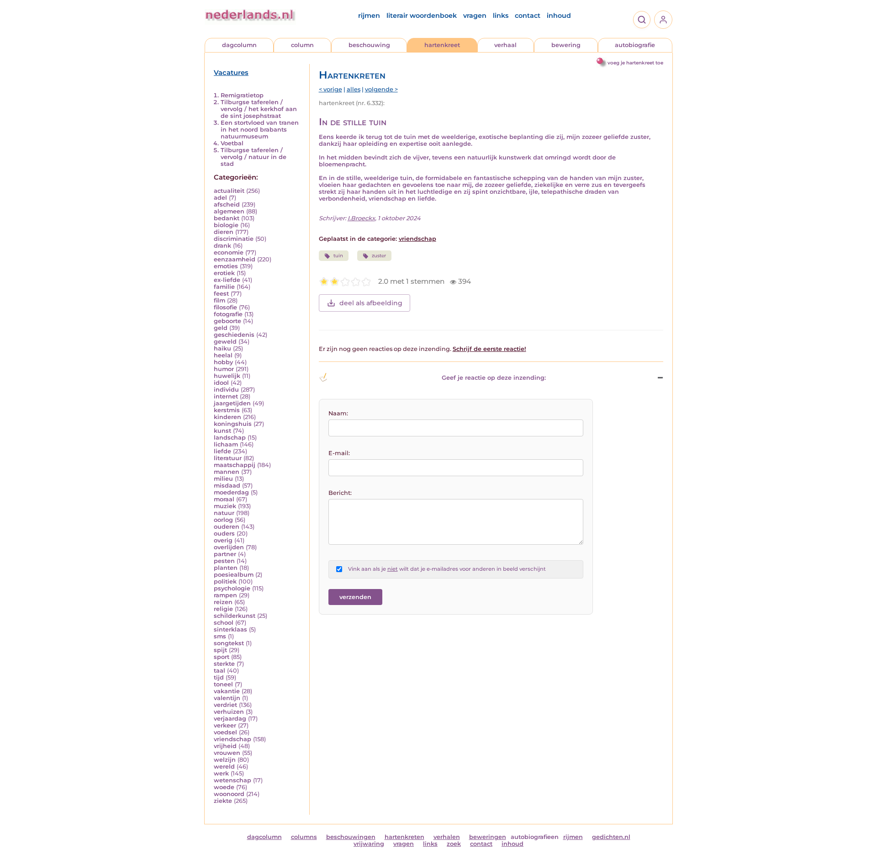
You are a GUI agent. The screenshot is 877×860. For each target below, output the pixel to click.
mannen (226, 471)
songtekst (229, 643)
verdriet (225, 704)
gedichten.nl (611, 836)
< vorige (330, 89)
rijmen (369, 15)
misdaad (227, 485)
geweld (225, 341)
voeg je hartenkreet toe (635, 63)
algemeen (229, 211)
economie (228, 252)
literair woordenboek (421, 15)
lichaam (226, 444)
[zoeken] (641, 19)
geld (220, 327)
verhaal (505, 45)
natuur (224, 513)
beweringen (487, 836)
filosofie (225, 307)
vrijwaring (369, 843)
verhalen (446, 836)
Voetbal (232, 143)
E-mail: (339, 453)
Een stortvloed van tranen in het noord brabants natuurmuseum (260, 129)
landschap (230, 437)
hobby (223, 362)
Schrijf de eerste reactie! (489, 348)
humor (224, 369)
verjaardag (230, 718)
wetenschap (232, 780)
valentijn (227, 698)
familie (224, 286)
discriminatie (234, 238)
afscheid (227, 204)
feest (221, 293)
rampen (225, 595)
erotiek (224, 273)
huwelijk (227, 375)
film (219, 300)
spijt (220, 650)
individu (226, 389)
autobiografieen (535, 836)
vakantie (227, 691)
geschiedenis (234, 334)
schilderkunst (234, 615)
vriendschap (232, 739)
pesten (224, 560)
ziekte (223, 800)
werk (221, 773)
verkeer (225, 725)
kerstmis (227, 410)
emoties (226, 266)
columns (304, 836)
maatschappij (234, 465)
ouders (224, 533)
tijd (219, 677)
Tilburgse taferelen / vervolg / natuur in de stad (253, 157)
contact (527, 15)
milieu (223, 478)
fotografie (228, 314)
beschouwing (369, 45)
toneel (223, 684)
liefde (222, 451)
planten (226, 567)
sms (220, 636)
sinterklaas (230, 629)
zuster (379, 256)
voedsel (225, 732)
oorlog (223, 519)
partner (225, 554)
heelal (223, 355)
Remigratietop (242, 95)
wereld (224, 766)
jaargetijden (232, 403)
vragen (474, 15)
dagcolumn (239, 45)
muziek (225, 506)
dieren (223, 231)
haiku (222, 348)
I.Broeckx (361, 218)
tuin (338, 256)
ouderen (226, 526)
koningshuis (233, 423)
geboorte (227, 321)
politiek (225, 581)
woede (224, 787)
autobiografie (635, 45)
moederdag (231, 492)
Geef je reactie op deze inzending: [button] (494, 377)
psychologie (232, 588)
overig (223, 540)
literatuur (228, 458)
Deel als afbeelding (370, 303)
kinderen (227, 417)
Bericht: (340, 492)
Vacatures (231, 73)
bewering (566, 45)
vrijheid (225, 746)
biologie (226, 225)
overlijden (229, 547)
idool (221, 382)
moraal (224, 499)
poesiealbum (234, 574)
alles (353, 89)
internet (226, 396)
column (302, 45)
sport (221, 656)
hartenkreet (442, 45)
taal (219, 670)
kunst (222, 430)
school (223, 622)
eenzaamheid (234, 259)
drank (222, 245)
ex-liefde (227, 279)
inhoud (559, 15)
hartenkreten (404, 836)
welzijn (225, 759)
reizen (223, 602)
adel (220, 197)
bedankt (226, 218)
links (500, 15)
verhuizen (229, 711)
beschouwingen (350, 836)
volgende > (381, 89)
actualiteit (229, 190)
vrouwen (227, 752)
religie (223, 608)
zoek (454, 843)
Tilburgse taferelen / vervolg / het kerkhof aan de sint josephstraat (259, 109)
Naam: (338, 413)
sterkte (224, 663)
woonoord (229, 794)
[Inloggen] (663, 20)
